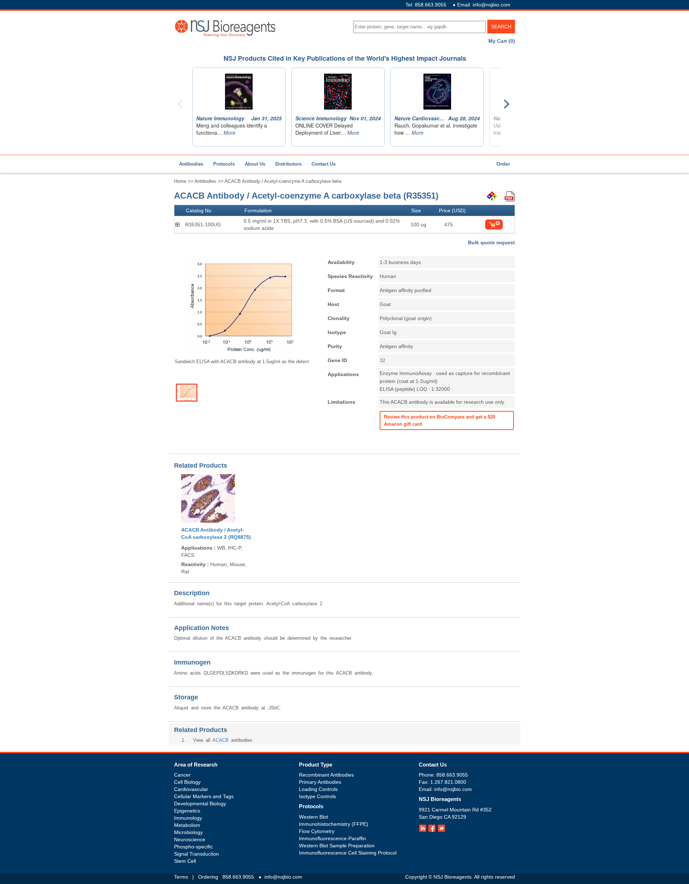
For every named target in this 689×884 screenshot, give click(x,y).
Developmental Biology (200, 803)
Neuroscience (189, 839)
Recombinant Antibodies (326, 775)
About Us (255, 164)
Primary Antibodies (320, 782)
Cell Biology (187, 782)
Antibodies (191, 164)
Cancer (182, 775)
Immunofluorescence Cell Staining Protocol (348, 853)
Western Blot (313, 817)
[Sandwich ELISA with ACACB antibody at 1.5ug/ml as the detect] (186, 393)
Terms (181, 877)
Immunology (188, 818)
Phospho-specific (193, 847)
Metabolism (187, 825)
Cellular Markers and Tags (204, 796)
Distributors (288, 164)
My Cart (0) (501, 41)
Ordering (208, 877)
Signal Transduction (196, 854)
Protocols (224, 164)
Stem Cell (185, 861)
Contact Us (323, 164)
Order (503, 164)
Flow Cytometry (316, 831)
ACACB (220, 740)
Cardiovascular (191, 789)
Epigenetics (187, 811)
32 (382, 360)
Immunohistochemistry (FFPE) (333, 824)
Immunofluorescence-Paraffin (332, 838)
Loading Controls (318, 789)
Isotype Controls (317, 796)
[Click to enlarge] (242, 306)
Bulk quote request (491, 242)
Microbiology (188, 832)
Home (180, 181)
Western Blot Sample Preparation (337, 845)
